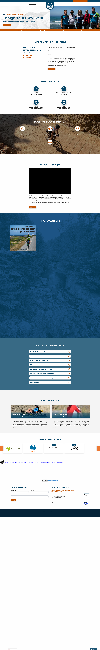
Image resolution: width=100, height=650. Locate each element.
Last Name (33, 323)
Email (33, 328)
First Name (33, 319)
